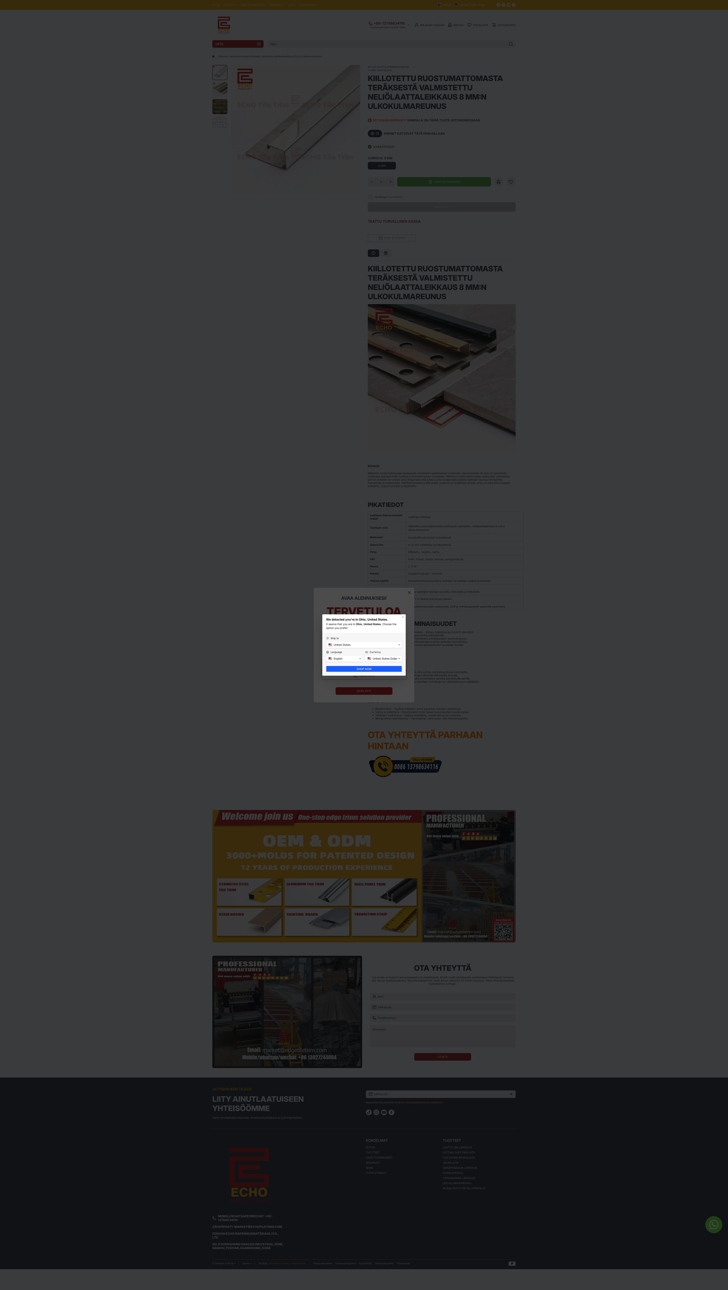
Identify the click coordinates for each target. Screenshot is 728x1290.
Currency (375, 652)
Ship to (335, 638)
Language (336, 652)
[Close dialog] (403, 617)
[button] (364, 644)
